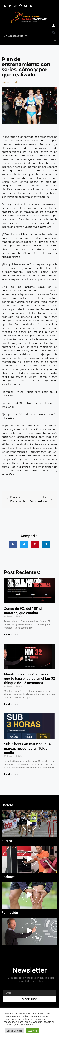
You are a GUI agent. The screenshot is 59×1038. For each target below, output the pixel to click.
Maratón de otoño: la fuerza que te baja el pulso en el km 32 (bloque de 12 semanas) (29, 678)
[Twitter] (10, 5)
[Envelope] (30, 5)
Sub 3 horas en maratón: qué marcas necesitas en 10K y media (27, 748)
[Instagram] (15, 5)
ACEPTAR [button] (32, 1031)
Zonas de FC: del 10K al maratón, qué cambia (23, 611)
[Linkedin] (4, 5)
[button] (53, 32)
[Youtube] (25, 5)
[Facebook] (20, 5)
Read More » (11, 634)
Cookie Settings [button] (14, 1031)
